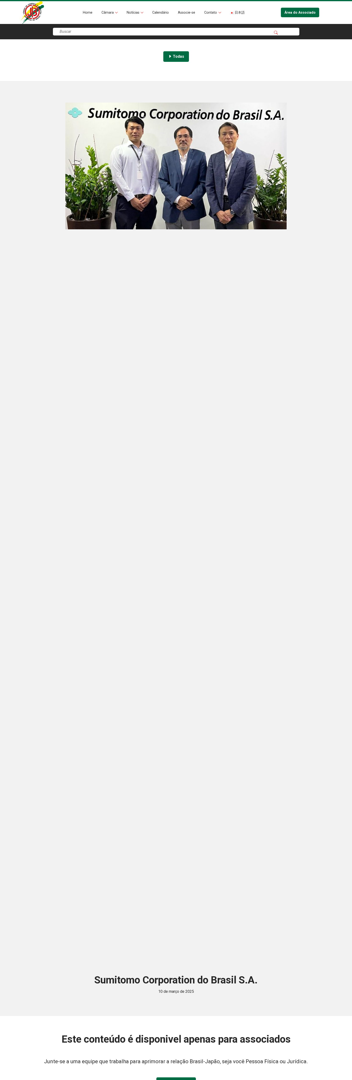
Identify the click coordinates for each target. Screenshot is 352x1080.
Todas (178, 56)
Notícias (133, 13)
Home (87, 13)
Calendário (160, 13)
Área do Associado (300, 13)
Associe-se (186, 13)
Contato (211, 13)
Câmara (108, 13)
